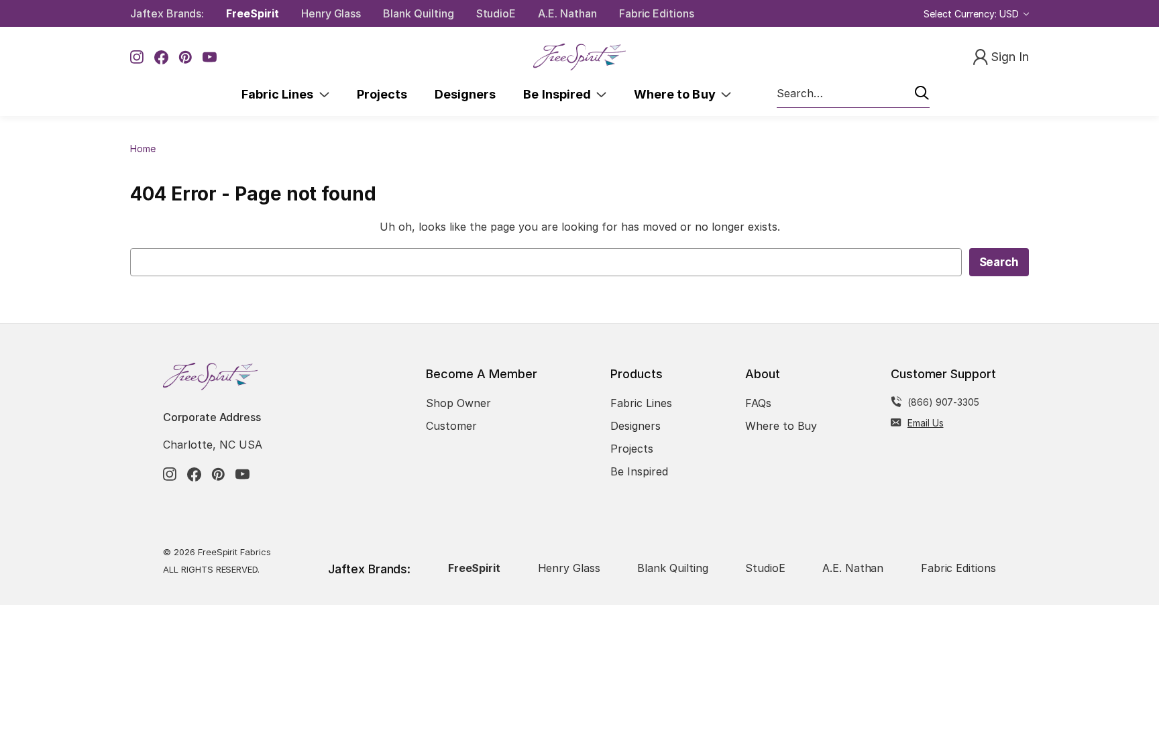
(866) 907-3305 (943, 402)
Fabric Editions (656, 13)
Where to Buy (677, 94)
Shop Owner (458, 403)
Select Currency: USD (973, 13)
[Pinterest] (185, 57)
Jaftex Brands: (167, 13)
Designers (465, 94)
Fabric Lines (280, 94)
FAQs (758, 403)
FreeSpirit (252, 13)
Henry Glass (331, 13)
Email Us (925, 422)
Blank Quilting (418, 13)
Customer (451, 426)
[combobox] (853, 94)
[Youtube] (210, 57)
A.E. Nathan (567, 13)
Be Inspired (559, 94)
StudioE (496, 13)
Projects (382, 94)
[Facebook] (161, 57)
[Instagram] (137, 57)
